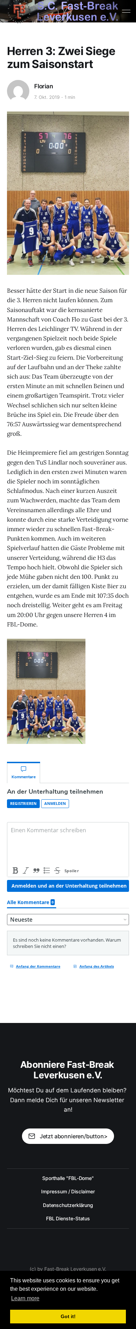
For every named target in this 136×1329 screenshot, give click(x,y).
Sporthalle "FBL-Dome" (68, 1178)
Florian (43, 86)
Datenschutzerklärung (68, 1205)
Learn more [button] (25, 1298)
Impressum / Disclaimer (68, 1191)
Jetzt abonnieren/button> (74, 1136)
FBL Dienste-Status (68, 1218)
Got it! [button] (68, 1316)
